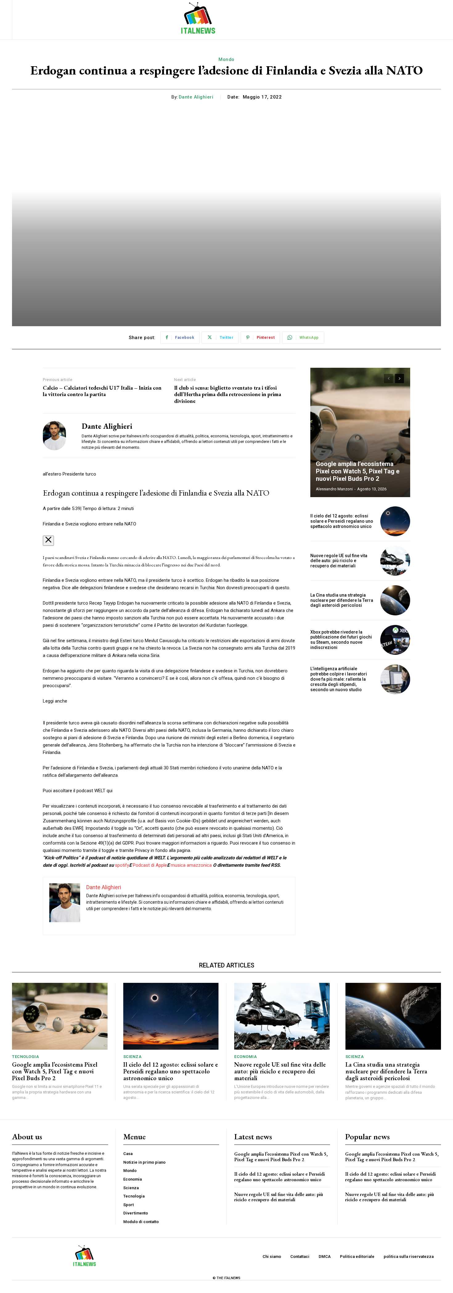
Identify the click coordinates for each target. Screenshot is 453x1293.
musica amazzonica (191, 865)
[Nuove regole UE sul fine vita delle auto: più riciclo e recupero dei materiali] (395, 561)
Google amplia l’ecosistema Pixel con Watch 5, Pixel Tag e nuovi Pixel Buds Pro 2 (357, 471)
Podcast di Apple (150, 865)
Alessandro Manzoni (334, 489)
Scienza (132, 1057)
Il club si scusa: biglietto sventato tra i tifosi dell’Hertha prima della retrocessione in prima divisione (227, 394)
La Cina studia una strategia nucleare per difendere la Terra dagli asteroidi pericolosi (341, 600)
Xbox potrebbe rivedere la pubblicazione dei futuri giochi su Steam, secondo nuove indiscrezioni (341, 640)
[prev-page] (388, 378)
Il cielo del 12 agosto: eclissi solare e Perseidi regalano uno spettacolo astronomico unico (341, 521)
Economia (245, 1057)
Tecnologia (25, 1057)
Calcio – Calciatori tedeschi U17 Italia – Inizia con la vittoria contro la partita (102, 391)
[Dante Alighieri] (57, 435)
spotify (122, 865)
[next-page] (399, 378)
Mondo (226, 59)
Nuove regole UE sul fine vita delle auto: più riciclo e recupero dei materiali (338, 561)
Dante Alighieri (196, 97)
